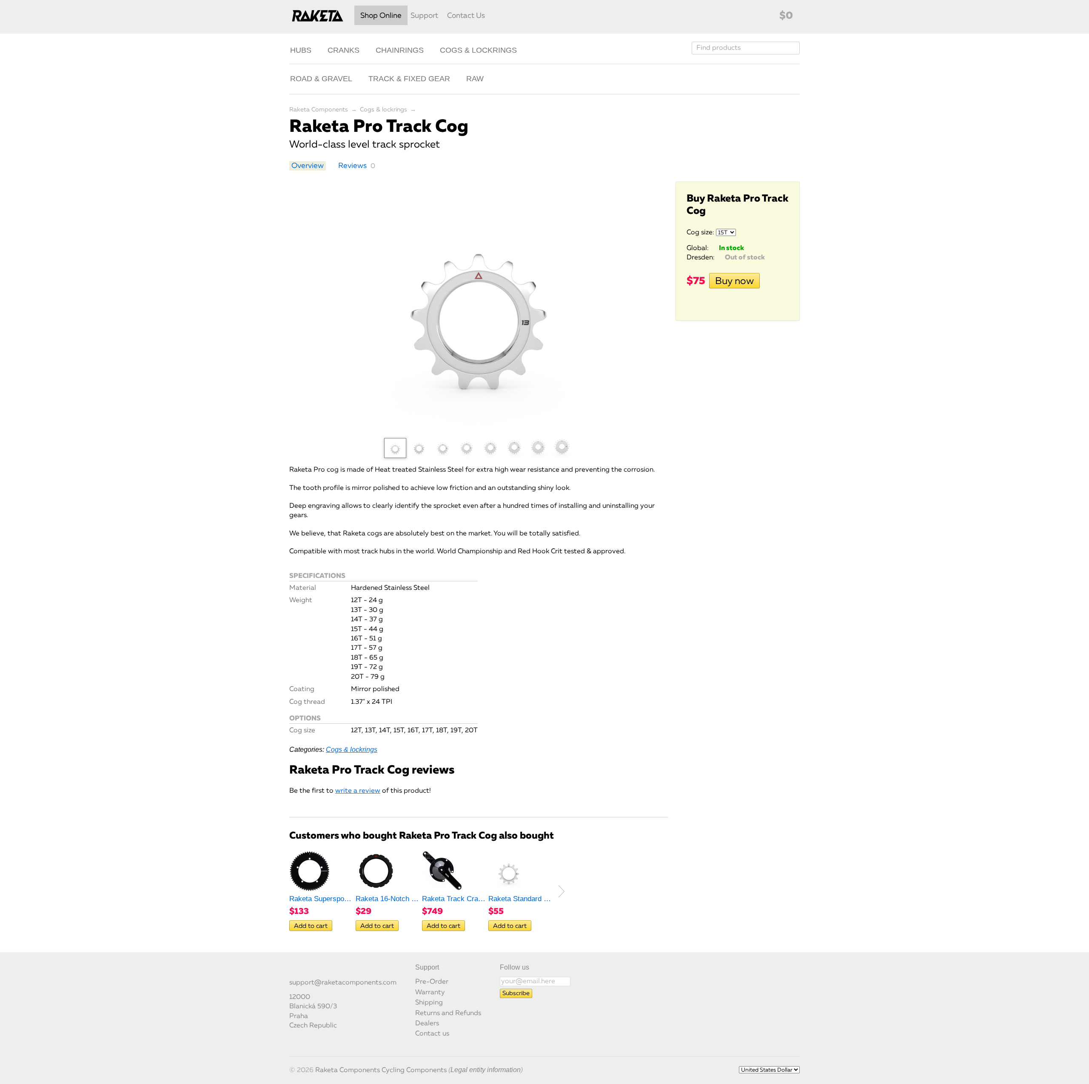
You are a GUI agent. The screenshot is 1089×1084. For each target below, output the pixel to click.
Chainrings (400, 50)
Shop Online (381, 16)
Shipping (429, 1002)
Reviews (352, 166)
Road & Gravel (321, 78)
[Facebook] (294, 971)
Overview (307, 166)
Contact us (432, 1033)
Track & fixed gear (409, 78)
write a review (357, 791)
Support (424, 16)
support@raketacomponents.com (342, 982)
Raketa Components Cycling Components (381, 1070)
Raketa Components (318, 110)
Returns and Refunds (448, 1013)
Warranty (430, 992)
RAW (475, 78)
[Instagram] (308, 971)
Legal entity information (485, 1069)
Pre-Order (431, 982)
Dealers (427, 1023)
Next (561, 891)
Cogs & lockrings (478, 50)
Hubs (300, 50)
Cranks (343, 50)
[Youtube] (322, 971)
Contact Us (466, 16)
